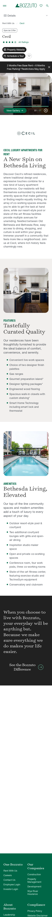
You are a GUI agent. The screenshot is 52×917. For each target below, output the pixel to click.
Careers (7, 875)
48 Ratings (23, 42)
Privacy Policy (34, 911)
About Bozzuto (9, 906)
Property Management (34, 880)
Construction (34, 874)
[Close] (49, 67)
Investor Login (10, 889)
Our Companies (35, 866)
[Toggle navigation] (4, 5)
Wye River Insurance (32, 892)
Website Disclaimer (37, 915)
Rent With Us (8, 23)
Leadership (9, 914)
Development (34, 886)
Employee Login (11, 884)
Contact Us (9, 879)
